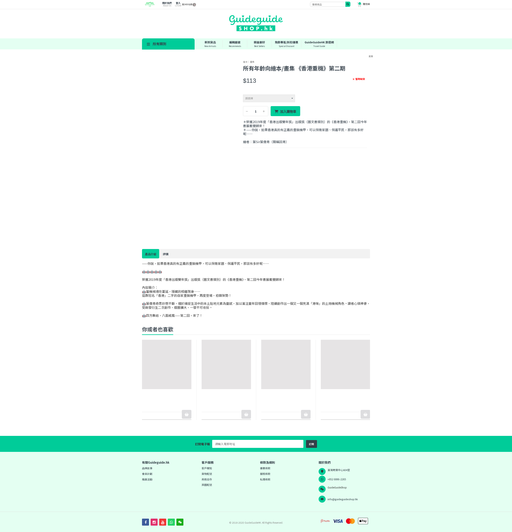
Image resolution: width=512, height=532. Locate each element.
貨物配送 (207, 474)
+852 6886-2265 (337, 479)
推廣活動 (147, 479)
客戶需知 (207, 468)
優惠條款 (265, 468)
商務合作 (207, 479)
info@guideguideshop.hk (343, 499)
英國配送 (207, 485)
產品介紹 (150, 254)
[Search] (347, 4)
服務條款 (265, 474)
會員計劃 (147, 474)
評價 (165, 254)
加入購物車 (288, 111)
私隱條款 (265, 479)
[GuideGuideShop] (148, 5)
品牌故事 (147, 468)
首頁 (371, 56)
